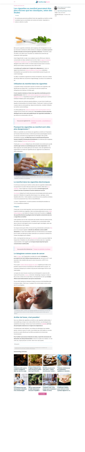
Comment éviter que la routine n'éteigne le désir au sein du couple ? (20, 369)
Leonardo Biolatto (61, 8)
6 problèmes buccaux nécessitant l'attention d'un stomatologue (20, 389)
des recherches (34, 238)
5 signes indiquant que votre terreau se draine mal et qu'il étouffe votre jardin (34, 369)
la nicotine (44, 323)
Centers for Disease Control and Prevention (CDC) (37, 109)
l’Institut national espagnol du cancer (29, 264)
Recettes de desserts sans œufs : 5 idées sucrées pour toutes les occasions (49, 369)
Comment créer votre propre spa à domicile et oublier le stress (49, 389)
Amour (15, 366)
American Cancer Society (29, 141)
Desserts (45, 366)
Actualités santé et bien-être (19, 5)
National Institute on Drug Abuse (33, 70)
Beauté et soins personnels (48, 386)
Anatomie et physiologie (62, 386)
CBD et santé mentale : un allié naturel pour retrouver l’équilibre (34, 389)
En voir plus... (42, 393)
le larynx (27, 274)
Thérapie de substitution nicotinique (41, 249)
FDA (51, 228)
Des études (16, 193)
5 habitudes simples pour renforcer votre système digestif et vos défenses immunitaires (64, 389)
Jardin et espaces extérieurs (34, 366)
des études (22, 144)
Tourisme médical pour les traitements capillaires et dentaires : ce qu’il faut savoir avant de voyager (64, 369)
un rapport (19, 256)
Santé (58, 366)
